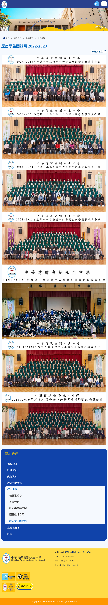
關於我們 (17, 38)
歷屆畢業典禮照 (18, 508)
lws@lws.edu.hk (70, 565)
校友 (9, 534)
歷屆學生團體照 (18, 520)
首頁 (7, 38)
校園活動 (14, 501)
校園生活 (29, 38)
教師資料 (12, 470)
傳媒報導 (12, 464)
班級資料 (12, 476)
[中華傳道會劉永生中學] (4, 4)
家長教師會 (13, 527)
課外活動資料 (14, 483)
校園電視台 (15, 495)
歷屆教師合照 (16, 514)
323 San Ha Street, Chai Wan (78, 552)
